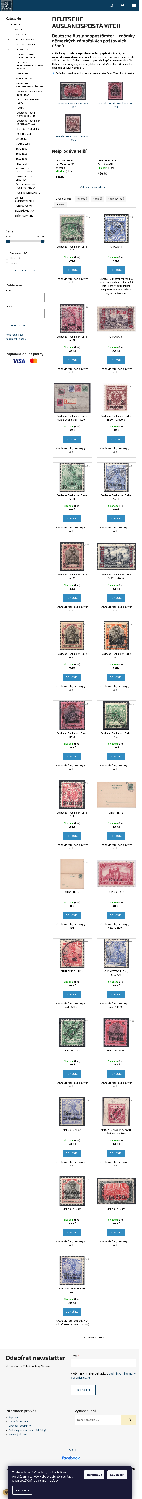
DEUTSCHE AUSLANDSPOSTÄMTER (29, 85)
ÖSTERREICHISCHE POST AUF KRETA (26, 186)
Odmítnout (94, 1475)
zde (56, 1481)
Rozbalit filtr (24, 270)
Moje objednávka (18, 1434)
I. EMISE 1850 (23, 144)
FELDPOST (22, 164)
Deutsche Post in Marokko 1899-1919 (27, 114)
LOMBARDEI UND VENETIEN (24, 178)
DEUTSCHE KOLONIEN (27, 129)
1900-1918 (21, 154)
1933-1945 (22, 49)
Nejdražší (97, 198)
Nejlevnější (82, 198)
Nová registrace (14, 335)
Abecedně (60, 204)
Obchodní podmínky (20, 1426)
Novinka (16, 263)
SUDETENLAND (24, 134)
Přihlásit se (18, 325)
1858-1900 (21, 149)
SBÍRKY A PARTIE (24, 216)
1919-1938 (21, 159)
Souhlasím (117, 1475)
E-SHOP (15, 24)
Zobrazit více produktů (93, 187)
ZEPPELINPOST (24, 78)
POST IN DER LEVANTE (28, 193)
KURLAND (23, 74)
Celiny (21, 108)
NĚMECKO (20, 34)
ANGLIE (19, 29)
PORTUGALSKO (23, 206)
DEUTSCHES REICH (26, 44)
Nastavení (22, 1490)
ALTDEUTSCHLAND (26, 39)
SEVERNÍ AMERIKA (24, 211)
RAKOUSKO (21, 139)
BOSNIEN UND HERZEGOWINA (24, 170)
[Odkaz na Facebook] (71, 1458)
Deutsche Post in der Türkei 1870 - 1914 (28, 122)
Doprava (13, 1417)
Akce (15, 258)
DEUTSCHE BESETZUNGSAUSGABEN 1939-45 (30, 66)
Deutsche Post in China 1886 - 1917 (29, 93)
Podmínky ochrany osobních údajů (27, 1430)
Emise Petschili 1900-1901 (29, 101)
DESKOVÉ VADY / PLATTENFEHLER (27, 56)
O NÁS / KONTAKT (18, 1421)
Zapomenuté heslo (16, 339)
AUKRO (72, 1450)
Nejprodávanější (116, 198)
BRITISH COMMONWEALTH (24, 199)
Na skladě (18, 253)
